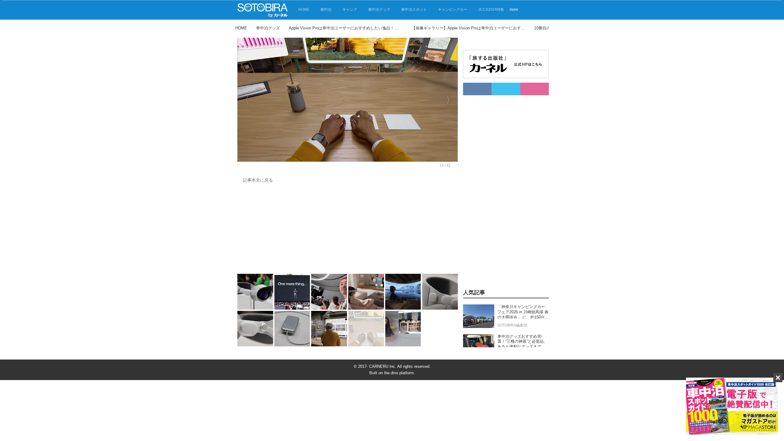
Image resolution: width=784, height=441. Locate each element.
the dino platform (399, 373)
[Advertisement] (347, 230)
